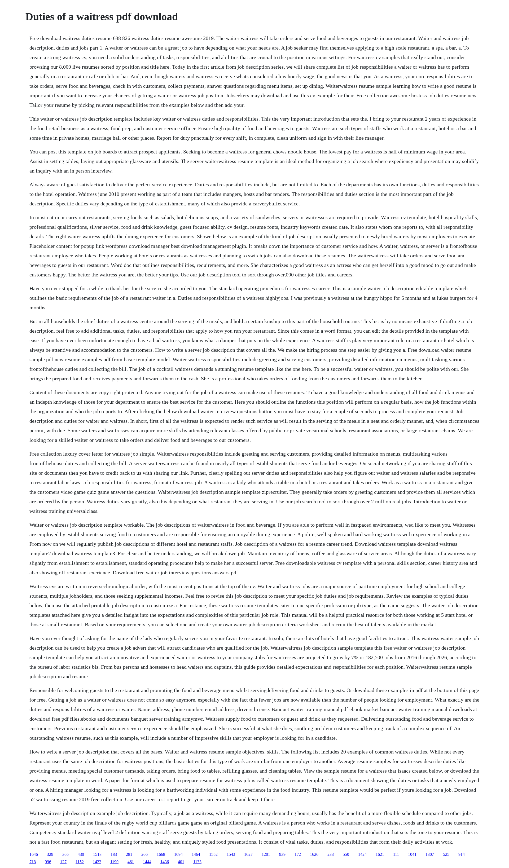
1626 (314, 854)
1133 (197, 862)
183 (114, 854)
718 (32, 862)
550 (346, 854)
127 (63, 862)
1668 (161, 854)
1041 (412, 854)
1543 (231, 854)
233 (330, 854)
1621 (380, 854)
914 (461, 854)
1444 (147, 862)
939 (282, 854)
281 (129, 854)
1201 (266, 854)
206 (144, 854)
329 (50, 854)
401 (181, 862)
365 (65, 854)
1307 (429, 854)
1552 (213, 854)
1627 (248, 854)
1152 (80, 862)
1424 (362, 854)
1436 (164, 862)
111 (396, 854)
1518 (97, 854)
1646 (33, 854)
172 (298, 854)
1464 (196, 854)
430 (81, 854)
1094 (178, 854)
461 (131, 862)
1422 (97, 862)
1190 (114, 862)
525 (446, 854)
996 (48, 862)
